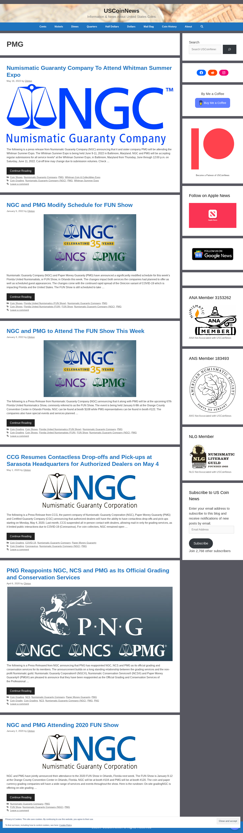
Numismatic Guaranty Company (40, 177)
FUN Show (67, 306)
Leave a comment (19, 184)
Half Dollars (112, 26)
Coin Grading (17, 180)
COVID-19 (30, 543)
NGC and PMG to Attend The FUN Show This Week (75, 331)
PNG (96, 700)
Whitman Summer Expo (86, 180)
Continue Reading (20, 170)
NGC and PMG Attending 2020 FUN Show (63, 725)
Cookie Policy (65, 825)
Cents (43, 26)
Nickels (59, 26)
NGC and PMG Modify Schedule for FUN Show (70, 205)
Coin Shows (16, 177)
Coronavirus (31, 546)
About (188, 26)
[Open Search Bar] (201, 26)
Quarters (92, 26)
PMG (61, 177)
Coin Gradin (16, 700)
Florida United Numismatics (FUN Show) (45, 303)
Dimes (75, 26)
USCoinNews (121, 10)
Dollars (131, 26)
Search (194, 42)
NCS (27, 697)
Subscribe (201, 543)
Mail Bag (149, 26)
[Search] (229, 49)
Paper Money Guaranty (84, 543)
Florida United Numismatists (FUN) (42, 306)
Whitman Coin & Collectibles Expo (82, 177)
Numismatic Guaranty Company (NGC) (45, 180)
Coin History (169, 26)
